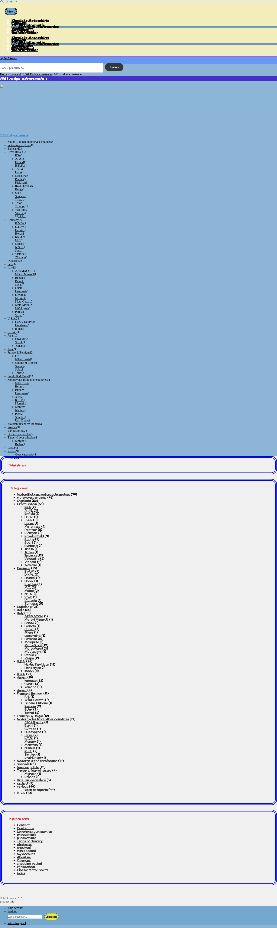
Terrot (29, 712)
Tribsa (29, 549)
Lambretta (32, 635)
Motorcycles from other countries (43, 719)
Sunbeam (31, 546)
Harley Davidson (36, 664)
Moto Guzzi (33, 645)
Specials (23, 764)
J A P (28, 520)
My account (26, 854)
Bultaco (30, 728)
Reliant (29, 777)
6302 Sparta (34, 722)
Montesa (31, 745)
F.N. (27, 696)
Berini (28, 725)
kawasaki (31, 680)
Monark (30, 741)
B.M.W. (29, 571)
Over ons (24, 860)
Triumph (30, 555)
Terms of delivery (30, 841)
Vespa (29, 658)
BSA (27, 507)
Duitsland (24, 607)
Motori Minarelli (36, 619)
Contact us (25, 828)
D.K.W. (29, 574)
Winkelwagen (17, 923)
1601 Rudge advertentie (37, 74)
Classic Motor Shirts (32, 870)
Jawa (28, 735)
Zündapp (31, 603)
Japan (22, 677)
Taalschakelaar (24, 33)
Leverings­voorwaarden (39, 26)
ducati (29, 629)
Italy (20, 613)
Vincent (30, 562)
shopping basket (29, 863)
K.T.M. (28, 738)
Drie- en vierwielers (31, 780)
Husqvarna (32, 732)
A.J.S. (28, 510)
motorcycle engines (32, 497)
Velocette (31, 558)
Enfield (29, 513)
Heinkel (29, 578)
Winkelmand (26, 867)
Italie (20, 610)
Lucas (29, 523)
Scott (28, 542)
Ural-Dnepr (32, 757)
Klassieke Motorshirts (30, 20)
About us (24, 857)
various (22, 786)
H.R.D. (28, 517)
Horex (29, 581)
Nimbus (29, 748)
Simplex (30, 754)
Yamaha (30, 687)
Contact (23, 825)
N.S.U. (28, 594)
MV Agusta (33, 651)
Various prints (28, 767)
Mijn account (15, 907)
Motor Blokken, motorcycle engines (43, 494)
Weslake (30, 565)
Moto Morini (33, 648)
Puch (28, 751)
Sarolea (30, 706)
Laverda (30, 639)
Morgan (30, 773)
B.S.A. (21, 793)
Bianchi (30, 626)
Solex (28, 709)
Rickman (30, 533)
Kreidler (30, 584)
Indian (29, 671)
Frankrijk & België (30, 716)
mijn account (26, 850)
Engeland (15, 74)
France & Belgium (30, 693)
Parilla (29, 655)
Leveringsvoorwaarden (34, 831)
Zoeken (114, 67)
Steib (28, 597)
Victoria (30, 600)
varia (21, 783)
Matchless (32, 526)
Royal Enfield (34, 536)
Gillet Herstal (34, 700)
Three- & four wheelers (34, 770)
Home (3, 74)
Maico (29, 590)
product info (26, 834)
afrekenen (24, 844)
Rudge (29, 539)
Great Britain (27, 504)
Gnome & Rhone (36, 703)
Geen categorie (36, 789)
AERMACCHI (33, 616)
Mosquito (31, 642)
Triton (29, 552)
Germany (23, 568)
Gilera (28, 632)
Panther (30, 529)
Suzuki (29, 684)
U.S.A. (21, 661)
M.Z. (27, 587)
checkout (24, 847)
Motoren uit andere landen (37, 761)
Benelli (29, 623)
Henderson (32, 668)
